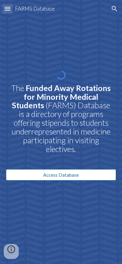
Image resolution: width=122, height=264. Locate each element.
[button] (7, 8)
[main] (61, 124)
